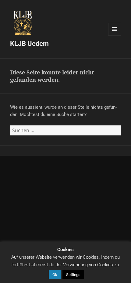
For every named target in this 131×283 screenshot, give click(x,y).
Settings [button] (73, 274)
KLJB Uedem (29, 43)
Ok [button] (54, 274)
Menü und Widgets (114, 35)
